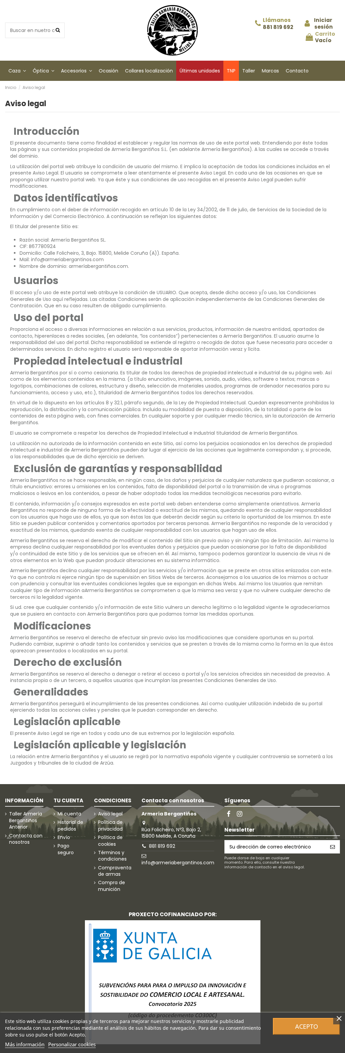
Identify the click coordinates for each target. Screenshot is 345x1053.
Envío (64, 837)
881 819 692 (278, 27)
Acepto (306, 1026)
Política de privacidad (110, 825)
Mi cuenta (69, 814)
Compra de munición (111, 886)
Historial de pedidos (70, 825)
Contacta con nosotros (25, 839)
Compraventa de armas (114, 871)
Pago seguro (66, 849)
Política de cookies (110, 840)
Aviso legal (110, 814)
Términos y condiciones (112, 856)
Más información (24, 1044)
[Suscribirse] (332, 846)
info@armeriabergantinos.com (178, 862)
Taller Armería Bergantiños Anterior (25, 820)
